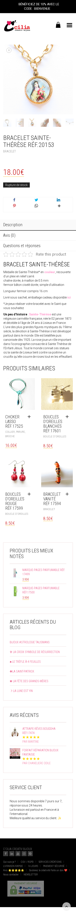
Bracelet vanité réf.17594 (52, 499)
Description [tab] (12, 224)
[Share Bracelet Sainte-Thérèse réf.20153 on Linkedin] (58, 200)
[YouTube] (17, 853)
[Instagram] (24, 853)
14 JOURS (33, 866)
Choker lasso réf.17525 (14, 421)
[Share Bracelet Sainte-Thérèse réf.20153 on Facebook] (14, 200)
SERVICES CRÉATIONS (50, 861)
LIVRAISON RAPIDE (13, 866)
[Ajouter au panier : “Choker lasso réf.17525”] (30, 417)
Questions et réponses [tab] (22, 245)
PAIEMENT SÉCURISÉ (53, 866)
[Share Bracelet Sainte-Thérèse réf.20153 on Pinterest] (14, 206)
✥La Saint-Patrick (22, 671)
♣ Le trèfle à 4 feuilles (25, 661)
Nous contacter (11, 874)
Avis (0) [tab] (9, 235)
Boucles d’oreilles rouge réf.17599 (14, 501)
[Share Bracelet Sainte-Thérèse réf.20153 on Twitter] (36, 200)
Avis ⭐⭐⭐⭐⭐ (13, 870)
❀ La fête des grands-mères (29, 681)
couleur (49, 272)
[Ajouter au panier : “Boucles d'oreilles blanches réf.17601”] (68, 417)
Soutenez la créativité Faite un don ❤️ (48, 870)
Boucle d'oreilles (54, 436)
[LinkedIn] (11, 853)
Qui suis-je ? (9, 861)
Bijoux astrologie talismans (30, 642)
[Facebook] (5, 853)
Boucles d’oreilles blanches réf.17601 (52, 423)
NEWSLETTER (31, 874)
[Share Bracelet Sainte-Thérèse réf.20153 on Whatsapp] (36, 206)
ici (69, 297)
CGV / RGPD (27, 861)
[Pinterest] (30, 853)
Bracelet (9, 151)
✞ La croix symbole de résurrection (35, 652)
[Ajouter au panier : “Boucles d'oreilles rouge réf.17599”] (30, 494)
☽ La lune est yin (21, 691)
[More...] (58, 207)
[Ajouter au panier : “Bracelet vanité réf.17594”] (68, 494)
